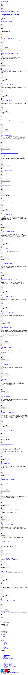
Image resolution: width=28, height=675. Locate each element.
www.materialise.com (7, 618)
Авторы (5, 647)
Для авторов (6, 653)
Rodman (2, 558)
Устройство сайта (7, 652)
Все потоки (5, 1)
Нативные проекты (7, 665)
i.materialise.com (10, 88)
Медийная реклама (7, 664)
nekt (1, 185)
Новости (5, 643)
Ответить (3, 48)
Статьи (4, 642)
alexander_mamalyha (5, 11)
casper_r (2, 84)
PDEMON (3, 38)
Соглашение (6, 657)
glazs (2, 541)
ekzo (1, 248)
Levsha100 (3, 396)
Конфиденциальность (8, 658)
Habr (8, 673)
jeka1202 (2, 571)
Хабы (4, 644)
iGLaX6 (2, 444)
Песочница (5, 648)
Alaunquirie (3, 199)
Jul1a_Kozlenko (4, 600)
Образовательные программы (9, 666)
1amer (2, 214)
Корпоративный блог (8, 663)
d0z (1, 463)
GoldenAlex (3, 479)
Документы (5, 656)
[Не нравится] (2, 46)
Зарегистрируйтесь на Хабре (7, 612)
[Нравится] (2, 43)
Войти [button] (2, 8)
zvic (1, 379)
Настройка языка (4, 672)
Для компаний (6, 655)
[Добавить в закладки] (6, 48)
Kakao (2, 70)
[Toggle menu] (1, 1)
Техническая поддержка (13, 672)
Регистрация (6, 638)
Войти (4, 636)
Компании (5, 645)
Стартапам (5, 667)
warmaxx (2, 430)
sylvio (2, 170)
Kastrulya (2, 495)
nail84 (2, 100)
